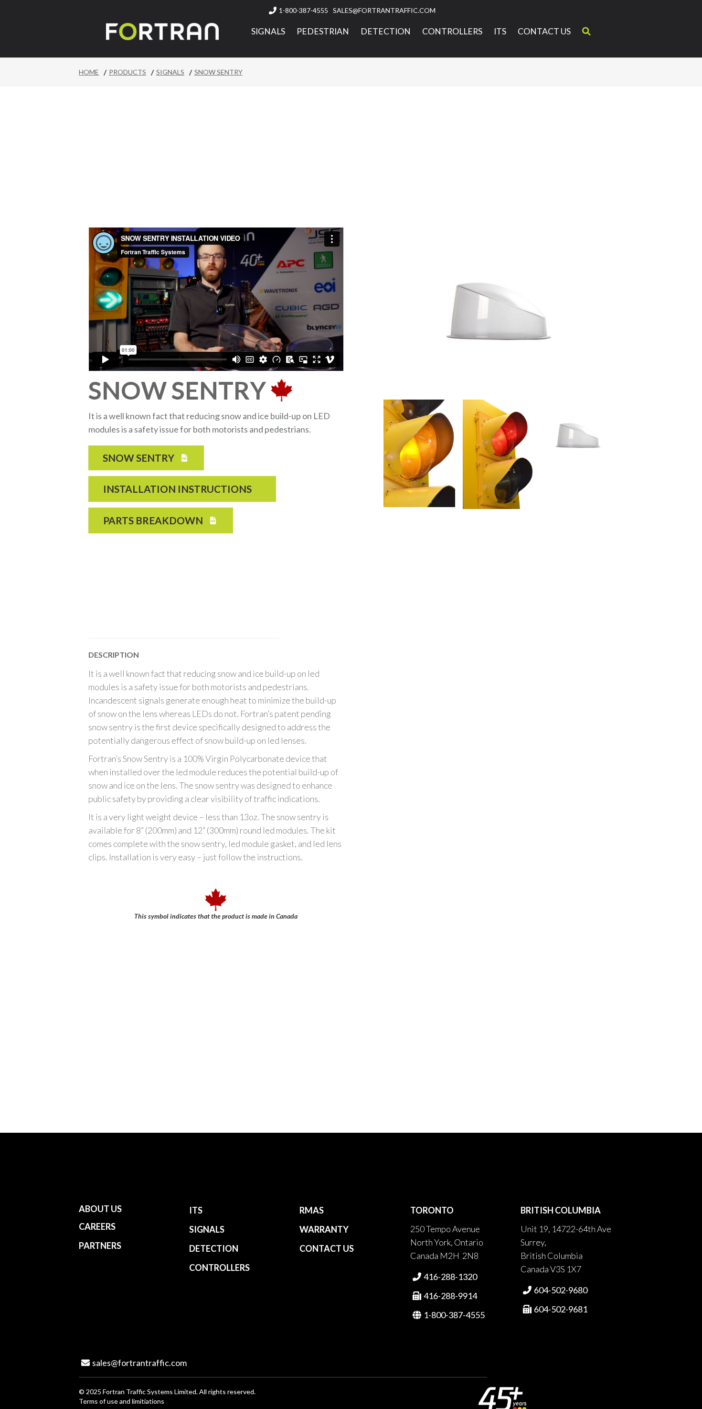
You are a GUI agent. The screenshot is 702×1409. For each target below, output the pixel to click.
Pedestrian (323, 31)
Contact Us (544, 31)
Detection (386, 31)
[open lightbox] (419, 453)
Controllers (452, 31)
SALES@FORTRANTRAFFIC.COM (384, 10)
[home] (162, 31)
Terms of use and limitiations (121, 1401)
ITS (500, 31)
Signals (268, 31)
